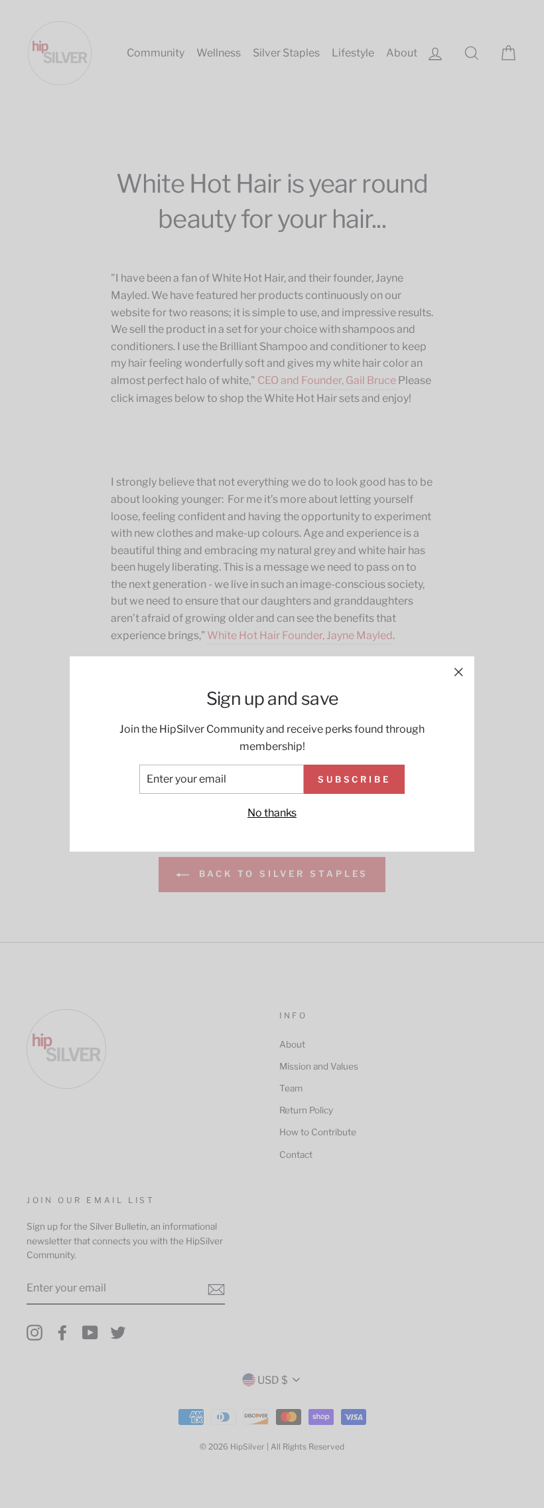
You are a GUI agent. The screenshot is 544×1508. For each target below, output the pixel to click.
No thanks (272, 812)
